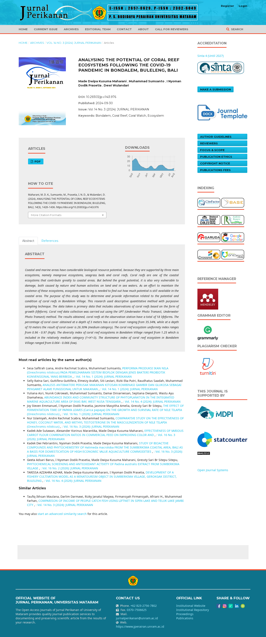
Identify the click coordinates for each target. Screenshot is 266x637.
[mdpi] (215, 412)
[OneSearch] (232, 254)
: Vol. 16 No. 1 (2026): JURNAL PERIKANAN (90, 414)
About (143, 29)
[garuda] (208, 237)
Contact (124, 29)
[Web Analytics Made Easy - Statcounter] (203, 453)
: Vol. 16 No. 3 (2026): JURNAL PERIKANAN (90, 426)
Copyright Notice (215, 163)
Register (227, 5)
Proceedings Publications (184, 616)
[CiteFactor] (208, 202)
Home (23, 29)
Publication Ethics (216, 156)
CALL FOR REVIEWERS (171, 29)
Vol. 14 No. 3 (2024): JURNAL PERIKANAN (74, 42)
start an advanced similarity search (62, 514)
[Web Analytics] (222, 439)
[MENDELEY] (207, 299)
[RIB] (232, 220)
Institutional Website (190, 606)
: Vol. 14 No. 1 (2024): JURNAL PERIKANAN (103, 376)
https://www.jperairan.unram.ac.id (140, 626)
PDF (37, 161)
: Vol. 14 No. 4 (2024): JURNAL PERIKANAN (152, 401)
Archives (71, 29)
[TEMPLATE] (222, 112)
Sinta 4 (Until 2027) (210, 56)
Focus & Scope (212, 150)
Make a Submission (215, 89)
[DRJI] (208, 220)
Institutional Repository (192, 610)
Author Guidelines (216, 136)
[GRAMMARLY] (207, 332)
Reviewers (209, 143)
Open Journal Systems (212, 470)
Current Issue (46, 29)
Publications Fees (215, 170)
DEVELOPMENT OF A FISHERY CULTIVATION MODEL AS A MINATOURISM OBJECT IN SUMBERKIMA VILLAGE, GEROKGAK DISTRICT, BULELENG (102, 476)
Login (243, 5)
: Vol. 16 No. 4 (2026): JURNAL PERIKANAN (72, 481)
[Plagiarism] (207, 366)
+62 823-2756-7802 (144, 606)
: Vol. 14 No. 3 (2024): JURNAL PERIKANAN (64, 505)
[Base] (232, 202)
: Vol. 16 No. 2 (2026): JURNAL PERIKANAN (69, 468)
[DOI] (208, 254)
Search (236, 29)
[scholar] (232, 237)
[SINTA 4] (220, 67)
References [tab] (49, 241)
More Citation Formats (46, 215)
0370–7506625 (137, 610)
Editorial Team (98, 29)
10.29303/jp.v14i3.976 (101, 97)
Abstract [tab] (28, 241)
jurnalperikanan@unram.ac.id (137, 618)
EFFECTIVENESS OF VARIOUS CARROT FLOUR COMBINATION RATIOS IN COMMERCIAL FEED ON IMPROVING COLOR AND (105, 433)
